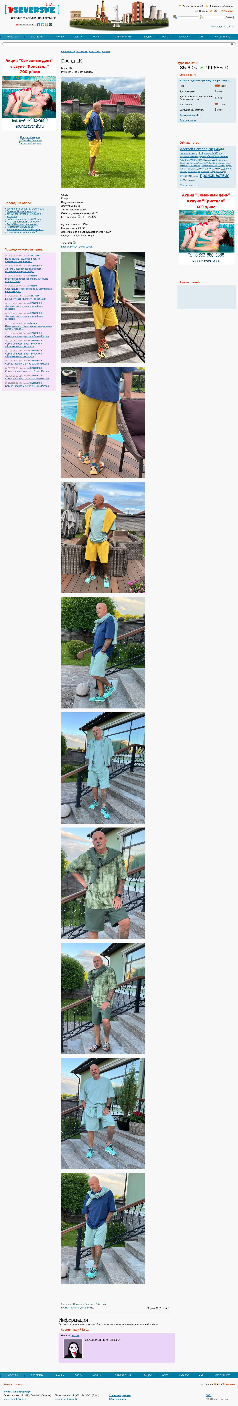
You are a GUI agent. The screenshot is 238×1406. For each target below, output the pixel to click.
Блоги (78, 36)
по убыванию (84, 1307)
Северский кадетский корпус (192, 163)
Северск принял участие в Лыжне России (27, 336)
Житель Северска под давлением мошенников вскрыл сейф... (23, 270)
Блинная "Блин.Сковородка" (21, 211)
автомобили (194, 166)
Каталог (184, 36)
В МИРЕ (106, 51)
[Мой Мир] (51, 24)
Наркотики (184, 157)
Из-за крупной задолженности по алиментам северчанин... (23, 260)
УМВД (209, 163)
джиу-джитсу (213, 168)
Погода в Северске (30, 137)
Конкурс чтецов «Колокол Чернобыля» (25, 299)
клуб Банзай (203, 172)
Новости (12, 36)
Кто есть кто (222, 36)
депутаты (192, 169)
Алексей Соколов (193, 149)
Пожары (207, 160)
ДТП (199, 153)
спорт (184, 179)
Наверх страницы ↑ (14, 1384)
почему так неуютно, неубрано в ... (25, 214)
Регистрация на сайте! (222, 26)
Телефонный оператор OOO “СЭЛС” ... (27, 208)
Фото (165, 36)
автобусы (184, 166)
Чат (201, 36)
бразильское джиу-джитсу (213, 166)
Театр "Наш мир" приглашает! (22, 224)
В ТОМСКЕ (82, 51)
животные (192, 172)
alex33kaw (34, 256)
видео (228, 166)
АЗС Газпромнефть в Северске (23, 221)
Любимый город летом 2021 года (24, 219)
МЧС (215, 153)
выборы (183, 169)
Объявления (123, 36)
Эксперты (37, 36)
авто (228, 163)
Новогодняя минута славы (21, 227)
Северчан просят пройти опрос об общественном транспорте (23, 345)
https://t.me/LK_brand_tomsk (77, 246)
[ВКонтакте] (39, 24)
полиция (186, 175)
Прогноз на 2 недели (30, 143)
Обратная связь (117, 1399)
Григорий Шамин (187, 153)
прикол (196, 176)
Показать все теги (189, 185)
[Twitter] (43, 24)
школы (192, 180)
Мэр (220, 153)
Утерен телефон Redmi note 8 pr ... (25, 229)
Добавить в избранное (221, 6)
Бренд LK (71, 61)
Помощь (203, 11)
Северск (89, 1304)
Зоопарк (207, 153)
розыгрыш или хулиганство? (22, 232)
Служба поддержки (120, 1395)
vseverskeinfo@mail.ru (15, 1399)
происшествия (214, 175)
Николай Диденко (198, 157)
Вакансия (12, 216)
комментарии (32, 249)
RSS (215, 11)
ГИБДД (219, 149)
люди (212, 172)
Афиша (60, 36)
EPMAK (75, 1335)
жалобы (183, 172)
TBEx (208, 1395)
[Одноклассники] (47, 24)
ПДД (200, 160)
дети (200, 168)
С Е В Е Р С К (35, 266)
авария (221, 163)
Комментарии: (68, 1307)
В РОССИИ (95, 51)
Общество (101, 1304)
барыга (33, 276)
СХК (215, 159)
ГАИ (210, 149)
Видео (148, 36)
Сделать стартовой (192, 6)
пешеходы (221, 172)
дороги (227, 168)
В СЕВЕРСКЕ (68, 51)
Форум (97, 36)
